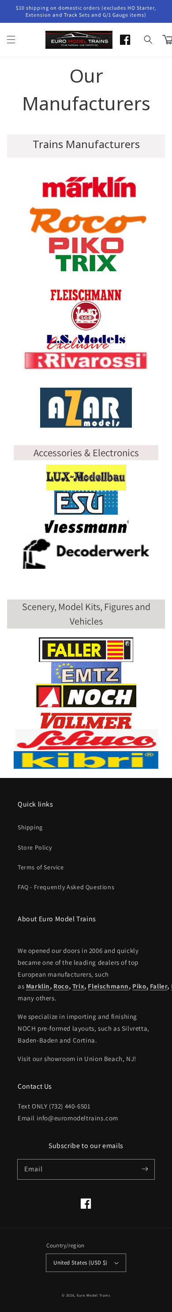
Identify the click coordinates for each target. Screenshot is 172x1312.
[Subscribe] (144, 1169)
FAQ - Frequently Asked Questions (66, 887)
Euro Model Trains (93, 1295)
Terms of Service (41, 867)
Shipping (30, 827)
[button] (11, 39)
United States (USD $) (80, 1262)
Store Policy (35, 847)
